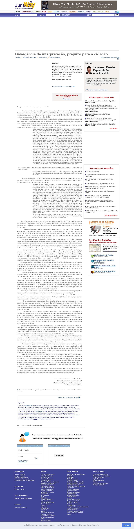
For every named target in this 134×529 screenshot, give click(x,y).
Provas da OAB (45, 477)
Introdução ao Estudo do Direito (76, 474)
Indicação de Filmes (46, 514)
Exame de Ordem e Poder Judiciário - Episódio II (101, 124)
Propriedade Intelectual (73, 499)
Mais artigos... (114, 128)
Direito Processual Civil (73, 485)
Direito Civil (70, 476)
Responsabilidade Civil (73, 501)
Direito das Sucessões (73, 504)
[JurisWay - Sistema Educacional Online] (26, 9)
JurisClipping (44, 493)
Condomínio (70, 488)
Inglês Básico (97, 479)
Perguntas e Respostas (47, 486)
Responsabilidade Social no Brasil (24, 480)
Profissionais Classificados (22, 479)
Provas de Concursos (47, 479)
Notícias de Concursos (47, 492)
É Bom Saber (44, 498)
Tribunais (43, 505)
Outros (69, 514)
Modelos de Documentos (48, 483)
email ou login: (23, 450)
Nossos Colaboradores (21, 477)
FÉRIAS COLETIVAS (92, 171)
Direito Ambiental (72, 490)
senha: (20, 456)
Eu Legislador (45, 495)
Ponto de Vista (43, 57)
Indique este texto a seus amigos (62, 86)
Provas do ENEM (46, 480)
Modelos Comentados (47, 485)
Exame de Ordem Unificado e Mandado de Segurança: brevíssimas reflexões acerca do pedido (100, 119)
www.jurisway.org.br (73, 414)
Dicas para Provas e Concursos (50, 482)
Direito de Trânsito (72, 502)
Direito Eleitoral (71, 505)
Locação (69, 498)
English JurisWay (46, 520)
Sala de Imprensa (46, 501)
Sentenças (44, 510)
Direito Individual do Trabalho (75, 482)
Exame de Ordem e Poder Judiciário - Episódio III (101, 101)
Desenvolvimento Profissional (101, 476)
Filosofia (95, 482)
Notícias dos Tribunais (47, 490)
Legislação (44, 507)
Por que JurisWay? (20, 476)
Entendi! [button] (127, 525)
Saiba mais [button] (94, 525)
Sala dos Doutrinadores (29, 57)
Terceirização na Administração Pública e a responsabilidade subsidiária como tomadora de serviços (99, 201)
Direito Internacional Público (75, 511)
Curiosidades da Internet (48, 515)
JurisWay (18, 57)
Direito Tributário (72, 496)
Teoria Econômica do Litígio (75, 512)
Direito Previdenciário (73, 495)
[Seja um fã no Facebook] (116, 12)
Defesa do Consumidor (47, 502)
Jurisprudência (45, 508)
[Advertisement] (67, 33)
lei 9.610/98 (28, 405)
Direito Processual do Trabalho (76, 486)
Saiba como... (67, 99)
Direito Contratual (72, 510)
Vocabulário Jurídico (46, 499)
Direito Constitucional (73, 508)
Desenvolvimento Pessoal (100, 474)
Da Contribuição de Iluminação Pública (98, 114)
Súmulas (43, 511)
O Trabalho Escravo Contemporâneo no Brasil (100, 183)
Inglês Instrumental (98, 480)
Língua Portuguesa (98, 477)
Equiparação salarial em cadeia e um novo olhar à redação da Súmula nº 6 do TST (100, 187)
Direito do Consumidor (73, 492)
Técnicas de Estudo (98, 485)
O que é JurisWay (20, 474)
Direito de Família (72, 480)
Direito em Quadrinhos (47, 512)
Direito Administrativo (73, 489)
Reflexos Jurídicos (46, 504)
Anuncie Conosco (20, 489)
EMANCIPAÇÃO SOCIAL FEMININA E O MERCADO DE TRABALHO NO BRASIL (98, 196)
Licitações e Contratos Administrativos (78, 507)
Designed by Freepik (20, 507)
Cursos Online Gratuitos (47, 474)
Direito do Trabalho (55, 57)
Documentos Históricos (47, 517)
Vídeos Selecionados (47, 476)
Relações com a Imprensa (100, 483)
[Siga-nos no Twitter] (118, 12)
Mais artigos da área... (111, 215)
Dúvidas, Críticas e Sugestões (23, 498)
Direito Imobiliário (72, 493)
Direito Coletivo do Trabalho (75, 483)
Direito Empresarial (72, 479)
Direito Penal (70, 477)
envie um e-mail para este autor (97, 90)
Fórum (42, 518)
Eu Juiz (43, 496)
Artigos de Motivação (47, 489)
